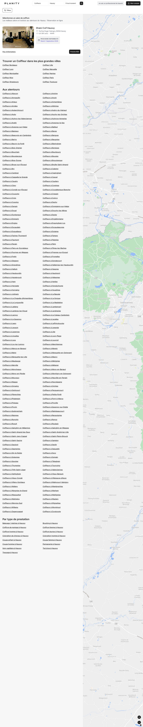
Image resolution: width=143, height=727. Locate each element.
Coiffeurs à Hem (9, 282)
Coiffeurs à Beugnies (51, 139)
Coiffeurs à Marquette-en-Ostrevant (57, 353)
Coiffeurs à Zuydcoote (52, 511)
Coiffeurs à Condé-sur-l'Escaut (15, 190)
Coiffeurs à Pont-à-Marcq (53, 399)
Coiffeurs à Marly (9, 353)
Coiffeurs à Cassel (50, 177)
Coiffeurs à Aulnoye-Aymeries (55, 119)
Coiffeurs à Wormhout (52, 507)
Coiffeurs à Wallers (10, 486)
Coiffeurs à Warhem (51, 491)
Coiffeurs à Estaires (51, 231)
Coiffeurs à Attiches (51, 106)
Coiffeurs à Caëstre (50, 169)
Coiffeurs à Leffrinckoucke (53, 323)
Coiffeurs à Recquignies (52, 415)
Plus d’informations (9, 52)
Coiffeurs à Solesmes (11, 457)
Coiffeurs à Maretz (50, 348)
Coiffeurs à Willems (10, 507)
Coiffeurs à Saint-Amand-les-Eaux (16, 432)
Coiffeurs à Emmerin (11, 219)
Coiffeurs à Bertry (10, 139)
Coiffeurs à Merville (10, 365)
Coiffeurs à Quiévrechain (12, 411)
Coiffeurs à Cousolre (11, 194)
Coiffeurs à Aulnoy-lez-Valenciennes (17, 119)
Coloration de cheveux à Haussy (15, 536)
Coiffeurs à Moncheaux (12, 369)
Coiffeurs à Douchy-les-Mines (55, 211)
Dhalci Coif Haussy (45, 28)
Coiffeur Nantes (49, 73)
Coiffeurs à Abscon (10, 93)
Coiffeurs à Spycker (10, 461)
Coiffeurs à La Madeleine (52, 302)
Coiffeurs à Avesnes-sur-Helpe (15, 127)
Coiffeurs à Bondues (51, 148)
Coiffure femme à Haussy (53, 527)
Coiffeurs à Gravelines (11, 265)
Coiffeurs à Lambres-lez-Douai (15, 311)
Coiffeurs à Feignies (51, 240)
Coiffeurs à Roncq (50, 420)
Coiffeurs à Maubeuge (11, 361)
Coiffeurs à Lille (49, 332)
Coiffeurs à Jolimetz (11, 294)
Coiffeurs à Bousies (50, 156)
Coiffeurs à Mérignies (51, 361)
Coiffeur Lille (48, 65)
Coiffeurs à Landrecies (52, 311)
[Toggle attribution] (140, 725)
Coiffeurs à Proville (50, 403)
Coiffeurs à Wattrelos (11, 499)
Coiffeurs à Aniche (50, 93)
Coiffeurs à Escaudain (11, 227)
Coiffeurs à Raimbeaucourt (53, 411)
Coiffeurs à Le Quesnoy (12, 319)
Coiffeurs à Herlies (50, 282)
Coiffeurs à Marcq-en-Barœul (14, 348)
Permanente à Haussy (51, 544)
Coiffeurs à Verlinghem (12, 474)
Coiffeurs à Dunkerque (12, 215)
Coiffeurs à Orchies (50, 386)
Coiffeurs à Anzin (50, 98)
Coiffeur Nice (8, 78)
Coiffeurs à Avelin (10, 123)
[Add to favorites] (31, 29)
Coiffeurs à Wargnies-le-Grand (15, 491)
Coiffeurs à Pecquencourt (53, 390)
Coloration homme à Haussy (54, 536)
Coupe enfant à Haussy (12, 540)
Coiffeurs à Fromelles (51, 257)
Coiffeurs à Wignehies (52, 503)
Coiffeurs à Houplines (51, 290)
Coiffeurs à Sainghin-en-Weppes (56, 428)
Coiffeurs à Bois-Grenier (12, 148)
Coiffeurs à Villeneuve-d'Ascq (54, 478)
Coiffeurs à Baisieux (11, 131)
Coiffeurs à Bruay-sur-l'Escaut (15, 165)
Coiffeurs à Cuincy (50, 198)
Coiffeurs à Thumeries (11, 465)
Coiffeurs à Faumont (11, 240)
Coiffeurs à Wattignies (52, 495)
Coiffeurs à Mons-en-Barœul (54, 369)
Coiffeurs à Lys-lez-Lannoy (13, 344)
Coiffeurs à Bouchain (11, 152)
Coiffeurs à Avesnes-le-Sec (54, 123)
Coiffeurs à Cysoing (11, 202)
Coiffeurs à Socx (49, 453)
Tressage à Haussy (10, 552)
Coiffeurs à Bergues (51, 135)
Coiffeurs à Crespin (50, 194)
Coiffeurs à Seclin (50, 445)
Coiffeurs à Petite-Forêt (52, 394)
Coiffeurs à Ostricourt (11, 390)
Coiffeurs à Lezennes (11, 332)
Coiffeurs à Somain (50, 457)
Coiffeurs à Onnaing (11, 386)
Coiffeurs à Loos (9, 340)
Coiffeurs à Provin (10, 407)
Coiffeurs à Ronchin (10, 420)
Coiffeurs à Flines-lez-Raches (54, 248)
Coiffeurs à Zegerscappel (13, 511)
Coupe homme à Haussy (12, 544)
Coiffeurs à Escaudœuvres (53, 227)
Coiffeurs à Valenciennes (53, 470)
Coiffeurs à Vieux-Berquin (53, 474)
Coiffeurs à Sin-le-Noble (12, 453)
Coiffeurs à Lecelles (51, 319)
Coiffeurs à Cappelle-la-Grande (15, 177)
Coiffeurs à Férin (49, 244)
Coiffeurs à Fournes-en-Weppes (15, 252)
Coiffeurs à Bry (8, 169)
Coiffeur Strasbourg (11, 82)
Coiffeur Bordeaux (10, 65)
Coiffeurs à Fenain (10, 244)
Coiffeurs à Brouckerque (52, 160)
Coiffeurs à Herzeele (11, 286)
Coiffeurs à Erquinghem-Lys (54, 223)
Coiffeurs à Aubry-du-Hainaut (55, 110)
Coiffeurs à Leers (9, 323)
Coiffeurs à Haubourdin (12, 273)
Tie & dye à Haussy (50, 548)
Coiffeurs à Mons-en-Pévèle (14, 374)
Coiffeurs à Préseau (10, 403)
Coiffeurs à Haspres (51, 269)
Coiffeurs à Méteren (51, 365)
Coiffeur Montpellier (11, 73)
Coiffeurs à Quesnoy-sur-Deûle (55, 407)
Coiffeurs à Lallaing (10, 307)
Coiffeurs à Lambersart (52, 307)
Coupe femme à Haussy (52, 540)
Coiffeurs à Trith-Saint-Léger (14, 470)
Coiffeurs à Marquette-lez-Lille (15, 357)
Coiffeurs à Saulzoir (10, 445)
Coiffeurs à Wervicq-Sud (12, 503)
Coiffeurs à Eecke (50, 215)
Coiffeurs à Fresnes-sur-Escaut (55, 252)
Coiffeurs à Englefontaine (53, 219)
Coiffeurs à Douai (10, 211)
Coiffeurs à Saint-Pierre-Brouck (55, 436)
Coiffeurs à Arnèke (10, 106)
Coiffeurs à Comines (51, 185)
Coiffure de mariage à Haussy (14, 527)
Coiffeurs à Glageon (11, 261)
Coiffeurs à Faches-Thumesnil (15, 236)
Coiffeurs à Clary (9, 185)
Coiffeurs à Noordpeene (52, 382)
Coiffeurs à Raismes (11, 415)
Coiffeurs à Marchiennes (52, 344)
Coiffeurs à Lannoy (10, 315)
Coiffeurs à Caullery (51, 181)
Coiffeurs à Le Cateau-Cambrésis (56, 315)
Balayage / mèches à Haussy (14, 523)
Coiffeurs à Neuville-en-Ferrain (55, 378)
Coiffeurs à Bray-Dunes (12, 160)
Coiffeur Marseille (50, 69)
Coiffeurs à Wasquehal (12, 495)
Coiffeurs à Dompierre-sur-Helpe (56, 206)
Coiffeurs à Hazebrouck (12, 277)
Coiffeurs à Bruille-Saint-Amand (55, 165)
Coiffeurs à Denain (10, 206)
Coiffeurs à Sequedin (51, 449)
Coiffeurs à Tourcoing (51, 465)
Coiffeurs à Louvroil (51, 340)
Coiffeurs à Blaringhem (52, 144)
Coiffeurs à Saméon (51, 440)
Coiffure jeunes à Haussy (53, 532)
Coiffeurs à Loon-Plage (52, 336)
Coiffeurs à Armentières (52, 102)
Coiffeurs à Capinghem (52, 173)
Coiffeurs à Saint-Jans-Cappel (15, 436)
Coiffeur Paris (48, 78)
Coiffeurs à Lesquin (10, 328)
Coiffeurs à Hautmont (51, 273)
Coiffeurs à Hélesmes (51, 277)
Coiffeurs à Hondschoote (53, 286)
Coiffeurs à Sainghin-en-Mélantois (16, 428)
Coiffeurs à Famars (50, 236)
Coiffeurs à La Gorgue (51, 298)
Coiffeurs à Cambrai (11, 173)
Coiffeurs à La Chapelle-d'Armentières (18, 298)
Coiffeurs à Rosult (10, 424)
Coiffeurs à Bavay (50, 131)
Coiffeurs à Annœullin (11, 98)
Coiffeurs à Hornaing (11, 290)
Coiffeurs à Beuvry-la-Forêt (13, 144)
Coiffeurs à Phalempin (11, 399)
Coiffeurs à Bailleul (50, 127)
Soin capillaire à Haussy (12, 548)
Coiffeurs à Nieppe (10, 382)
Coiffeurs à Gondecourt (52, 261)
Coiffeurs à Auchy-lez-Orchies (55, 114)
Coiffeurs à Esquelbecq (12, 231)
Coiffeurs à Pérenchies (12, 394)
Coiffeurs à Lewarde (51, 328)
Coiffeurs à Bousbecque (12, 156)
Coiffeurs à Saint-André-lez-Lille (56, 432)
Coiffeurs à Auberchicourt (13, 110)
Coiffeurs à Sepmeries (11, 449)
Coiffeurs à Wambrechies (53, 486)
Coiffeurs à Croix (9, 198)
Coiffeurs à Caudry (10, 181)
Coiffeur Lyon (8, 69)
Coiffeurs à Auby (9, 114)
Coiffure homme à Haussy (13, 532)
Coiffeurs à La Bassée (51, 294)
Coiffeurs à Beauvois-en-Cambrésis (17, 135)
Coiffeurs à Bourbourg (52, 152)
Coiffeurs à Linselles (11, 336)
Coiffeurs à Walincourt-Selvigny (55, 482)
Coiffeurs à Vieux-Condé (12, 478)
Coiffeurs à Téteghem (51, 461)
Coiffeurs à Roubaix (51, 424)
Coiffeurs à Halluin (10, 269)
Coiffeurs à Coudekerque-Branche (56, 190)
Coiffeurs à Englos (10, 223)
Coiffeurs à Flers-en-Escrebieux (15, 248)
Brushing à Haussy (50, 523)
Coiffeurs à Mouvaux (11, 378)
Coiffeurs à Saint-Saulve (12, 440)
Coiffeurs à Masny (50, 357)
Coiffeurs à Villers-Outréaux (14, 482)
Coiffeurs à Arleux (10, 102)
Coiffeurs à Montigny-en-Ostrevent (57, 374)
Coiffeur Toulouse (50, 82)
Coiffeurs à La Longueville (13, 302)
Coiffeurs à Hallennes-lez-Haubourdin (58, 265)
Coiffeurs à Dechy (50, 202)
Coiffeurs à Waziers (50, 499)
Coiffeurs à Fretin (9, 257)
